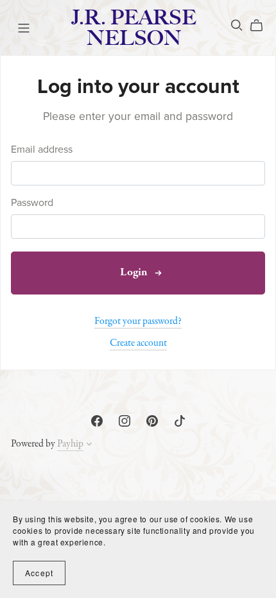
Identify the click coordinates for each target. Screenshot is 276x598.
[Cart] (261, 25)
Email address (42, 150)
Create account (138, 343)
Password (32, 203)
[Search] (237, 25)
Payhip (70, 444)
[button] (89, 446)
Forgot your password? (138, 321)
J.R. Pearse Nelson (133, 27)
